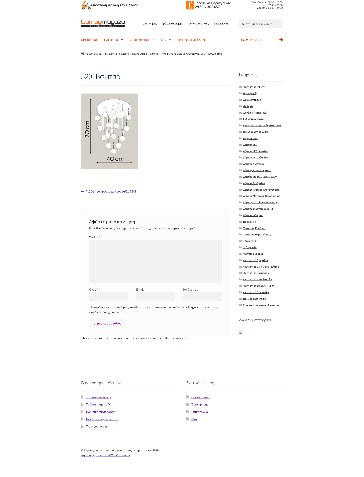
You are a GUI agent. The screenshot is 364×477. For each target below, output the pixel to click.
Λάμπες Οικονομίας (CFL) (258, 209)
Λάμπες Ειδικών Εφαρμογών (260, 176)
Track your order (96, 426)
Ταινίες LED (250, 241)
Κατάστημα (89, 40)
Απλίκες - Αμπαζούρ (255, 112)
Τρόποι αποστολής (198, 23)
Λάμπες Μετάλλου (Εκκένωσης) (261, 196)
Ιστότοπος (190, 289)
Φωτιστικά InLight (254, 87)
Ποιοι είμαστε (200, 397)
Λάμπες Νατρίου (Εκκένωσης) (260, 202)
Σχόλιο (94, 237)
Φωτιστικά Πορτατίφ (256, 292)
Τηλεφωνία (250, 247)
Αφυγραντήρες (252, 99)
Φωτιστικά (111, 40)
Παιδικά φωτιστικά (254, 298)
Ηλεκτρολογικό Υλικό (192, 40)
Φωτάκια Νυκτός (253, 253)
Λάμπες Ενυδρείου (254, 183)
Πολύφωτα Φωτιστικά (145, 53)
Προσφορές (250, 93)
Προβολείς (249, 221)
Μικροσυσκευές (139, 40)
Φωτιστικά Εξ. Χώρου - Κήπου (261, 266)
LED (163, 40)
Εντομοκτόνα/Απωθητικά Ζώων (262, 125)
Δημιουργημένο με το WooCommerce (105, 455)
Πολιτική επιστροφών (101, 412)
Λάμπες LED (250, 144)
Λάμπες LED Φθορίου (255, 157)
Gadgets (248, 106)
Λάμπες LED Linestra (255, 151)
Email (141, 289)
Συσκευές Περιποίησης (257, 234)
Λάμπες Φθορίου (253, 215)
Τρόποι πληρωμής (172, 23)
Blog (194, 419)
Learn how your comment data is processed (159, 338)
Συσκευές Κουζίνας (254, 228)
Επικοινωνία (221, 23)
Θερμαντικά (250, 138)
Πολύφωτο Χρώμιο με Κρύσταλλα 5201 (183, 53)
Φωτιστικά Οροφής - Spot (258, 286)
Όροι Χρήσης (149, 23)
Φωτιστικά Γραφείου (255, 260)
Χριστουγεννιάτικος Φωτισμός (261, 305)
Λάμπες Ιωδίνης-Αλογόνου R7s (261, 189)
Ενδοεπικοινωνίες (254, 119)
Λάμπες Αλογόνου (253, 164)
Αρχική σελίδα (94, 53)
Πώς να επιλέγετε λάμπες (102, 419)
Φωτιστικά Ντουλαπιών (257, 279)
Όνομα (94, 289)
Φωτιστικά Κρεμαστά (116, 53)
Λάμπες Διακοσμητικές (257, 170)
